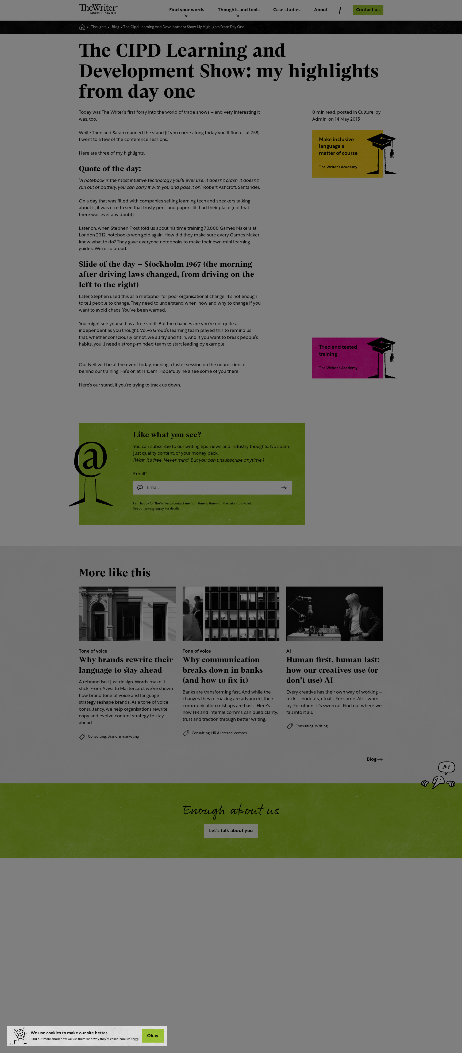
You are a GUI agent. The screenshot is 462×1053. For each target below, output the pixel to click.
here (135, 1039)
